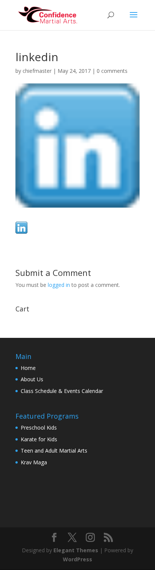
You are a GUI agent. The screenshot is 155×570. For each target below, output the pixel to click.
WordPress (77, 559)
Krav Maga (34, 462)
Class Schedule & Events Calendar (62, 390)
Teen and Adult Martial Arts (54, 450)
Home (28, 367)
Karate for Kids (39, 439)
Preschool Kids (39, 427)
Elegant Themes (75, 550)
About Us (32, 379)
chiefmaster (37, 70)
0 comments (112, 70)
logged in (59, 284)
